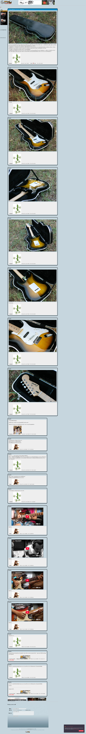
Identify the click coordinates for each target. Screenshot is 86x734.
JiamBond (10, 63)
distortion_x (11, 434)
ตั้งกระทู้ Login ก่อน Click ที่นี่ (12, 704)
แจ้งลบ (35, 63)
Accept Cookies (81, 730)
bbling (10, 449)
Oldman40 (18, 693)
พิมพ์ (31, 63)
